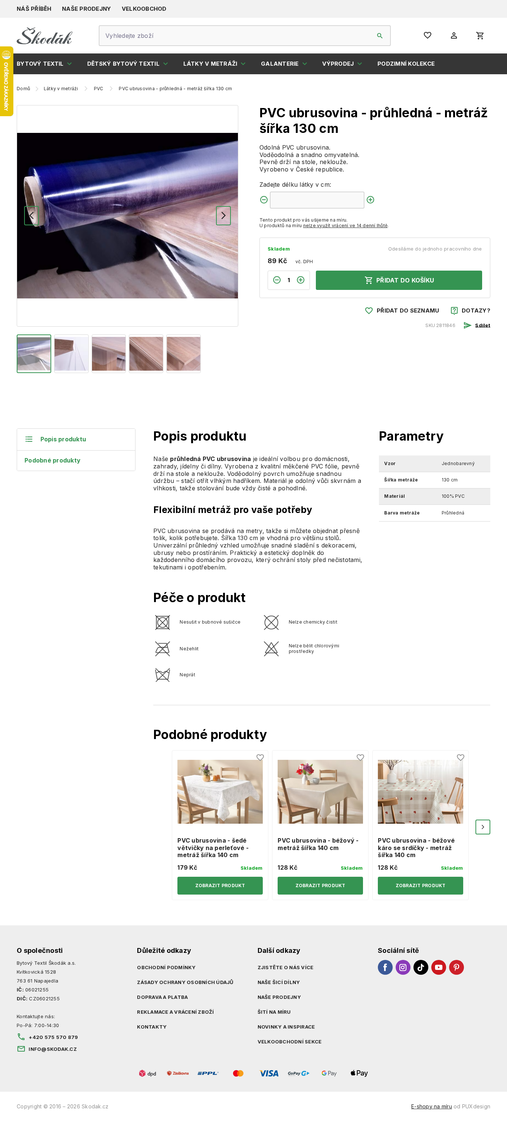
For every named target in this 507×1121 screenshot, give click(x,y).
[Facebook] (385, 967)
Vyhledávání (380, 35)
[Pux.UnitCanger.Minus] (263, 200)
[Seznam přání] (260, 758)
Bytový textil (40, 63)
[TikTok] (420, 967)
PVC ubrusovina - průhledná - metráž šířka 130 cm (175, 88)
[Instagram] (403, 967)
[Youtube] (438, 967)
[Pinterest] (456, 967)
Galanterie (280, 63)
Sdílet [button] (482, 325)
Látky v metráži (210, 63)
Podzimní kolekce (406, 63)
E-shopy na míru (431, 1106)
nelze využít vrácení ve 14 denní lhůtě (345, 225)
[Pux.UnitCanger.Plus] (370, 200)
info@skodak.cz (53, 1049)
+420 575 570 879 (53, 1037)
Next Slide (482, 827)
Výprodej (338, 63)
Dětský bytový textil (123, 63)
